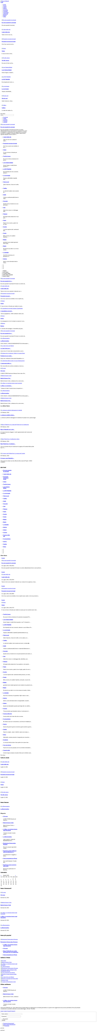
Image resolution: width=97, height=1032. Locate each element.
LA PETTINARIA (6, 79)
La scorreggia (5, 88)
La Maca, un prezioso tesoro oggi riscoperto (10, 830)
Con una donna (7, 745)
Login (2, 2)
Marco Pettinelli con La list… (8, 429)
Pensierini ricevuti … (6, 296)
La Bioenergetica (5, 341)
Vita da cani (5, 98)
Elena (4, 546)
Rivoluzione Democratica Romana (9, 942)
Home (4, 4)
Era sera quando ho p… (6, 281)
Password (4, 1016)
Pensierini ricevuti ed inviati (8, 41)
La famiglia (6, 252)
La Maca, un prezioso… (6, 385)
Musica (4, 15)
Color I (2, 1011)
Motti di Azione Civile (8, 822)
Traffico (3, 107)
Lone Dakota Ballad (7, 70)
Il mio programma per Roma (10, 858)
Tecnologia (6, 12)
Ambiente (5, 14)
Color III (9, 1011)
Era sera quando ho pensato (9, 22)
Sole (4, 207)
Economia (5, 10)
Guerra (5, 541)
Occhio (5, 226)
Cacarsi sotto (6, 750)
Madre (4, 246)
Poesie (4, 6)
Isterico (5, 258)
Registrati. (7, 1025)
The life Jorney (5, 60)
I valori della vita (6, 32)
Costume (5, 11)
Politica (5, 8)
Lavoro (4, 7)
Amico (2, 318)
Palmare (5, 214)
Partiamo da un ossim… (6, 355)
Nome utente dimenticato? (9, 1024)
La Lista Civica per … (6, 348)
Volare (3, 51)
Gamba (5, 544)
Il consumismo (6, 538)
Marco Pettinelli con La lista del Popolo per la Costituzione (10, 951)
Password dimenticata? (8, 1023)
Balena (2, 326)
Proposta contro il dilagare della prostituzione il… (9, 851)
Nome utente (5, 1014)
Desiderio (5, 739)
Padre (4, 220)
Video (4, 16)
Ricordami (5, 1019)
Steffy (4, 194)
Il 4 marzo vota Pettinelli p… (7, 458)
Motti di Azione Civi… (6, 378)
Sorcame (5, 201)
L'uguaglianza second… (7, 311)
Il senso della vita (7, 713)
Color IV (13, 1011)
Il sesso (5, 532)
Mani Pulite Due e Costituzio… (8, 443)
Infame (5, 529)
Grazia (4, 233)
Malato (4, 239)
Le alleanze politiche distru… (8, 415)
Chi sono (3, 370)
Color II (5, 1011)
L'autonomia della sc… (6, 363)
